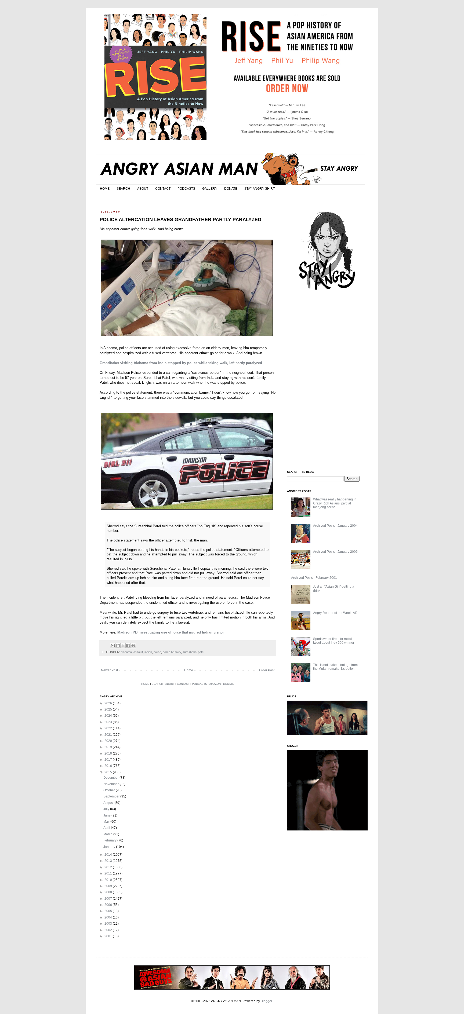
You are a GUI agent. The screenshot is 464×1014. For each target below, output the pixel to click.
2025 (108, 709)
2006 (108, 905)
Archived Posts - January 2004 (335, 526)
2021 (108, 735)
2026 (108, 703)
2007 (108, 898)
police (157, 652)
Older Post (266, 670)
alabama (126, 652)
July (106, 809)
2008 (108, 892)
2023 (108, 722)
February (110, 840)
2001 (108, 936)
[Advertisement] (327, 380)
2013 (108, 861)
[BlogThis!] (118, 645)
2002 (108, 930)
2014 (108, 854)
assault (138, 652)
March (108, 834)
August (108, 803)
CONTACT (163, 189)
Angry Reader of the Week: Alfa (335, 613)
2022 (108, 728)
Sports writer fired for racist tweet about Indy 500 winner (333, 641)
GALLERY (209, 189)
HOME (105, 189)
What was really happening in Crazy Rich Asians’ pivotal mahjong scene (334, 503)
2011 (108, 873)
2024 (108, 716)
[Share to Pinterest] (133, 645)
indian (148, 652)
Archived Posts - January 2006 (335, 552)
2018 (108, 753)
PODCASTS (186, 189)
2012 (108, 867)
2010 (108, 880)
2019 (108, 747)
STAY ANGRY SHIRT (259, 189)
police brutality (172, 652)
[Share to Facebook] (128, 645)
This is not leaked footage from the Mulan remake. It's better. (335, 667)
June (107, 815)
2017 (108, 760)
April (107, 828)
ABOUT (142, 189)
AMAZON (215, 683)
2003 (108, 923)
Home (188, 670)
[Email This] (112, 645)
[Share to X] (123, 645)
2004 (108, 917)
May (106, 821)
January (109, 847)
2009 (108, 886)
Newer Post (109, 670)
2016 (108, 766)
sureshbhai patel (193, 652)
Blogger (266, 1001)
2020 (108, 741)
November (111, 784)
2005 (108, 911)
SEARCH (123, 189)
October (109, 790)
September (111, 796)
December (111, 777)
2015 (108, 772)
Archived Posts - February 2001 (314, 578)
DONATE (230, 189)
